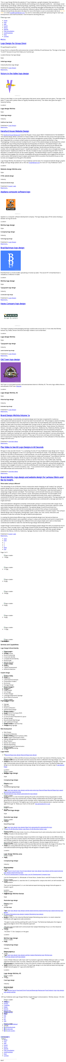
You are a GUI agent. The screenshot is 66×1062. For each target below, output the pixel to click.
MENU (4, 39)
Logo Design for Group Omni (13, 43)
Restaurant (41, 990)
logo (8, 790)
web (5, 1043)
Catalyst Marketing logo (37, 955)
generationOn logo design (29, 794)
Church (9, 871)
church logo (15, 871)
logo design (14, 790)
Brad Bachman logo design (12, 247)
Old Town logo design (10, 359)
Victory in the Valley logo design (15, 73)
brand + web (12, 186)
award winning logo (17, 873)
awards (6, 1049)
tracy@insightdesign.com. (17, 13)
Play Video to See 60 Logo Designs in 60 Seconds (22, 447)
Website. (18, 386)
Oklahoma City (8, 1012)
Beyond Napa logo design (29, 755)
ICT (5, 1017)
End (5, 549)
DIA (5, 1016)
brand (5, 1045)
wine (31, 790)
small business (8, 1052)
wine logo (36, 790)
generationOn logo (46, 827)
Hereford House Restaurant (11, 135)
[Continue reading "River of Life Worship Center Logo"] (15, 829)
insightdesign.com (34, 162)
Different (6, 1002)
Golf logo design (20, 957)
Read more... (4, 70)
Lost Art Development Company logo (39, 874)
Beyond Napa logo (53, 790)
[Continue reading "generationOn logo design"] (12, 794)
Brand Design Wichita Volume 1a (15, 415)
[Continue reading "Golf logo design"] (9, 957)
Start (5, 539)
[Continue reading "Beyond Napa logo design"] (12, 755)
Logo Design (12, 68)
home (5, 1040)
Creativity (7, 1005)
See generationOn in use (42, 804)
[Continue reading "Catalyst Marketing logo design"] (14, 914)
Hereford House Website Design (15, 131)
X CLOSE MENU (5, 1037)
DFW (5, 1014)
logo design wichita (24, 790)
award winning (16, 792)
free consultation (9, 1050)
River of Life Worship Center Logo (36, 829)
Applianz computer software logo (15, 191)
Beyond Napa (43, 790)
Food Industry (49, 990)
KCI (5, 1019)
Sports (14, 990)
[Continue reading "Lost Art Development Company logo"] (16, 874)
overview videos (13, 441)
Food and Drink (21, 990)
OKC (5, 1021)
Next (5, 547)
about (5, 1047)
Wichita (9, 990)
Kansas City (7, 1010)
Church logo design (25, 871)
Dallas (6, 1007)
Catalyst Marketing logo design (33, 914)
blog (5, 1054)
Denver (6, 1009)
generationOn (36, 827)
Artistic (6, 1003)
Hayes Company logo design (13, 303)
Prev (5, 540)
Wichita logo (48, 955)
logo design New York (24, 827)
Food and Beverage (32, 990)
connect (6, 1056)
